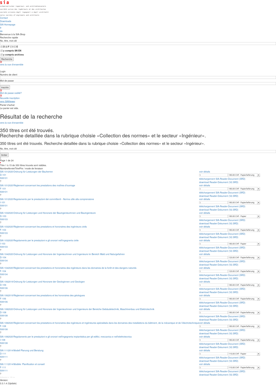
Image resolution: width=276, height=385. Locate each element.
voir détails (204, 171)
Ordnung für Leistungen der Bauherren (33, 171)
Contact (4, 17)
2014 (10, 350)
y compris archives (13, 54)
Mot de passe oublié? (11, 92)
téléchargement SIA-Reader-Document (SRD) (222, 178)
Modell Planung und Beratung (28, 350)
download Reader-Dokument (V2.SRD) (218, 182)
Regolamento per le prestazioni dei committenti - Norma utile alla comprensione (53, 199)
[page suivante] (138, 162)
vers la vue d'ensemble (11, 64)
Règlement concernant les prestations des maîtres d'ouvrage (44, 185)
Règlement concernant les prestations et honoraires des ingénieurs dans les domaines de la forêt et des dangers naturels (74, 267)
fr (0, 27)
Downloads (5, 21)
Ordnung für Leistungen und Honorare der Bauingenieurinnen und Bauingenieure (54, 212)
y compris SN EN (12, 50)
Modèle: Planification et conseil (29, 364)
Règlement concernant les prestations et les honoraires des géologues (49, 295)
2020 (10, 171)
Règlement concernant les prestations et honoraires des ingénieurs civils (50, 226)
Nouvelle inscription (10, 98)
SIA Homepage (7, 24)
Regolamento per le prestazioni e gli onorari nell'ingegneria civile (46, 240)
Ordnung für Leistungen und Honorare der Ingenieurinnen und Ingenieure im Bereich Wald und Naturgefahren (69, 254)
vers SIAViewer (7, 101)
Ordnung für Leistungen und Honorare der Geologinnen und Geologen (49, 281)
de (1, 31)
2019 (10, 281)
